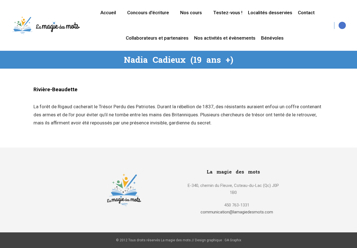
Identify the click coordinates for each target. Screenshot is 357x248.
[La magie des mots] (46, 25)
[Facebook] (342, 25)
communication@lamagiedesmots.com (237, 212)
